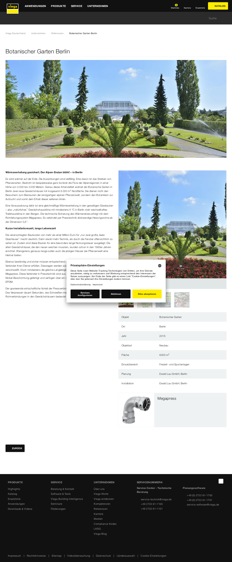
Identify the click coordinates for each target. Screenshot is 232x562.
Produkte (15, 482)
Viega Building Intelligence (67, 498)
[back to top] (221, 481)
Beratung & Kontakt (62, 488)
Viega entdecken (104, 498)
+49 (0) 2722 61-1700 (199, 495)
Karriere (98, 513)
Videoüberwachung (78, 555)
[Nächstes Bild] (223, 229)
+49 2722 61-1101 (152, 508)
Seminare (56, 503)
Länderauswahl (126, 555)
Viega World (101, 493)
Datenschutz (103, 555)
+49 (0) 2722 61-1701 (199, 500)
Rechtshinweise (36, 555)
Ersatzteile (14, 498)
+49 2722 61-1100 (152, 503)
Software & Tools (61, 493)
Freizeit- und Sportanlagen (174, 364)
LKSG (97, 528)
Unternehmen (38, 33)
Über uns (99, 488)
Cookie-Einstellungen (153, 555)
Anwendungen (16, 503)
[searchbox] (113, 18)
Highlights (14, 488)
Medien (98, 518)
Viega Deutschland (16, 33)
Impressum (14, 555)
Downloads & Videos (20, 508)
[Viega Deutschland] (13, 6)
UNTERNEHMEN (104, 482)
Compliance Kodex (105, 523)
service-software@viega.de (203, 504)
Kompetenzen (102, 503)
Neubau (163, 345)
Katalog (12, 493)
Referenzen (57, 33)
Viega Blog (100, 533)
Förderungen (58, 508)
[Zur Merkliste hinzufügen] (224, 51)
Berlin (162, 326)
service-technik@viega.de (156, 499)
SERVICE (56, 482)
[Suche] (224, 18)
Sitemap (57, 555)
